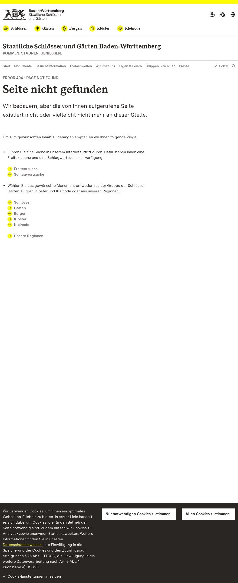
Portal (223, 66)
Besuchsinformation (51, 66)
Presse (184, 66)
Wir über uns (105, 66)
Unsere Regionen (28, 236)
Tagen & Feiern (130, 66)
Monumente (23, 66)
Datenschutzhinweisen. (23, 544)
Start (6, 66)
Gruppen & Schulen (160, 66)
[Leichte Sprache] (212, 14)
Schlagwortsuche (29, 174)
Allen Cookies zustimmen (207, 514)
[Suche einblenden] (233, 66)
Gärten (20, 208)
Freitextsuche (26, 169)
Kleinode (21, 224)
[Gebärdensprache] (222, 14)
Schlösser (22, 202)
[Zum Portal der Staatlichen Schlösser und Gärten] (33, 14)
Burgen (20, 213)
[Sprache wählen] (233, 14)
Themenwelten (80, 66)
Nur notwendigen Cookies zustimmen (138, 514)
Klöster (20, 219)
